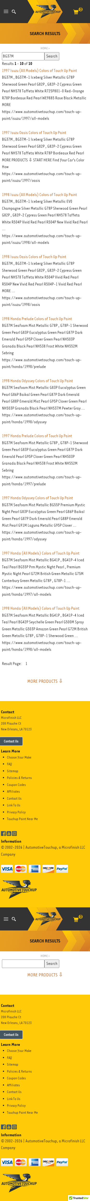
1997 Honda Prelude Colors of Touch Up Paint (37, 436)
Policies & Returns (19, 778)
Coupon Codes (16, 785)
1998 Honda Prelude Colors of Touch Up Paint (37, 318)
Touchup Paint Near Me (22, 819)
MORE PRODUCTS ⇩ (45, 681)
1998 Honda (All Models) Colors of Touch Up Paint (40, 608)
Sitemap (12, 771)
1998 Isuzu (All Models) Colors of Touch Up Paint (39, 194)
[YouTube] (8, 833)
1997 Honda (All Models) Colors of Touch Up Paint (40, 553)
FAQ (9, 764)
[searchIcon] (14, 12)
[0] (75, 14)
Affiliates (13, 791)
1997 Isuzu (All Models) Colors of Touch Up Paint (39, 70)
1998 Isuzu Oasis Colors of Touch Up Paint (34, 256)
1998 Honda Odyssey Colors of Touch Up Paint (37, 381)
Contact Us (14, 798)
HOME (44, 48)
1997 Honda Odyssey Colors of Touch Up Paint (37, 498)
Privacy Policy (16, 812)
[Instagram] (14, 833)
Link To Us (13, 805)
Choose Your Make (19, 757)
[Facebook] (3, 833)
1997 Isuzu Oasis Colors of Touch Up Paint (34, 132)
